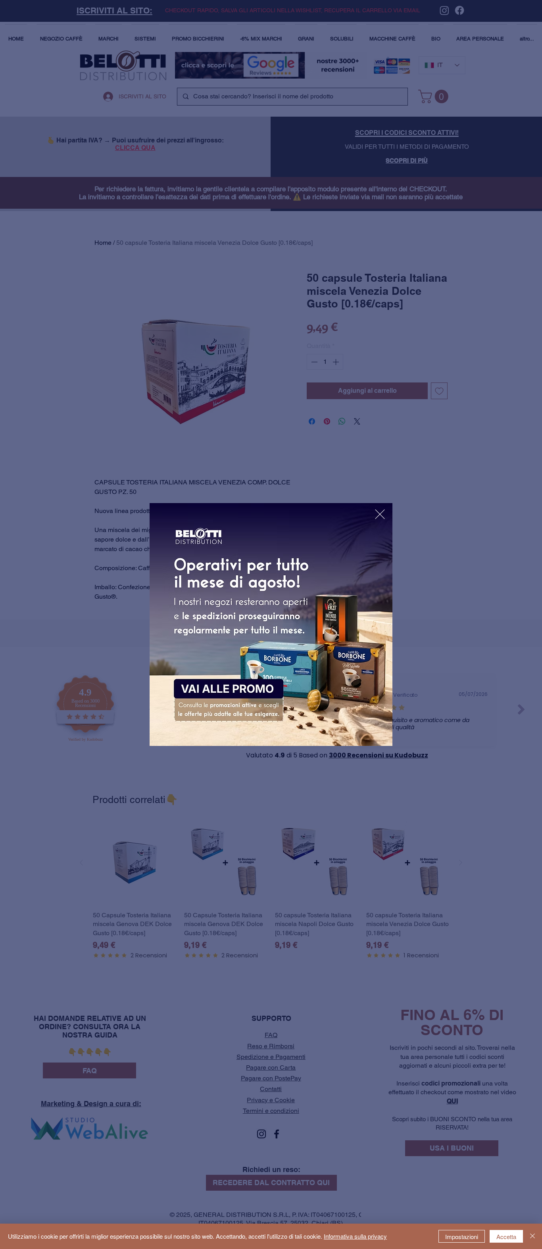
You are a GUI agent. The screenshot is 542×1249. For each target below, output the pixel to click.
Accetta (506, 1236)
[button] (380, 514)
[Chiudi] (532, 1236)
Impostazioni (461, 1236)
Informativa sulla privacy (355, 1236)
